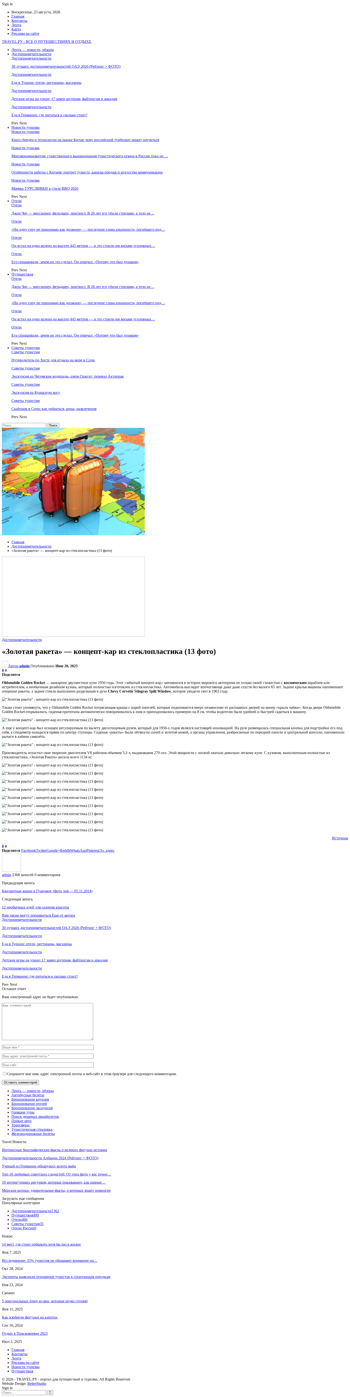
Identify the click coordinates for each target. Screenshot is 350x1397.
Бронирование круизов (30, 1099)
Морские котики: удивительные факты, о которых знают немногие (56, 1190)
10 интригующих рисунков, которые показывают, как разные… (53, 1182)
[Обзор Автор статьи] (11, 870)
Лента (16, 25)
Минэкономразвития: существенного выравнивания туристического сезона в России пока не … (89, 156)
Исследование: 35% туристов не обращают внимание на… (49, 1260)
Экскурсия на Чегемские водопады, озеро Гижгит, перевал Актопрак (67, 376)
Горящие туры (23, 1112)
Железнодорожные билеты (33, 1134)
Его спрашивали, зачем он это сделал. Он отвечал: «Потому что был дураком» (75, 262)
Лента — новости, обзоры (32, 50)
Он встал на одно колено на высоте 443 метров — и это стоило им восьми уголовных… (83, 246)
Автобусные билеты (27, 1095)
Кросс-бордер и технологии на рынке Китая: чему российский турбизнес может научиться (85, 140)
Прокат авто (21, 1121)
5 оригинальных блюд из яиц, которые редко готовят (45, 1301)
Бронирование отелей (29, 1104)
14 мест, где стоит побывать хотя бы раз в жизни (41, 1244)
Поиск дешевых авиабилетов (35, 1117)
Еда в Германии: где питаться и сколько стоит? (49, 115)
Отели (16, 201)
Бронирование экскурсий (32, 1108)
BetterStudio (36, 1384)
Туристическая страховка (31, 1129)
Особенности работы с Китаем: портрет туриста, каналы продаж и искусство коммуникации (87, 172)
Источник (340, 838)
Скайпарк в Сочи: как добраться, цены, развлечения (53, 409)
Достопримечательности (31, 54)
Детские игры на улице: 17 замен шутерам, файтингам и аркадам (64, 99)
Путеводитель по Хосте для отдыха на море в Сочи (53, 360)
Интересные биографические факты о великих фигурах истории (54, 1150)
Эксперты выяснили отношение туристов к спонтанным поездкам (56, 1277)
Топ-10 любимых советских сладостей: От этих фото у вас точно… (56, 1174)
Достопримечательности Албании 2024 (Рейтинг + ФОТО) (50, 1158)
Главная (17, 16)
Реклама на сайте (25, 33)
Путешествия (22, 274)
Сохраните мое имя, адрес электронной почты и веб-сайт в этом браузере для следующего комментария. (92, 1074)
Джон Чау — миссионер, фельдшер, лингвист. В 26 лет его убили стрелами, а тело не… (82, 213)
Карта (16, 29)
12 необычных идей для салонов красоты (35, 907)
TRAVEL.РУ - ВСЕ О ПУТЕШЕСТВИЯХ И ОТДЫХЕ (46, 42)
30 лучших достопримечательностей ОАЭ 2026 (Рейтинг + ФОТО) (65, 66)
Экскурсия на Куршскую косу (35, 392)
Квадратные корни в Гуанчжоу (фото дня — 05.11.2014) (47, 891)
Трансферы (20, 1125)
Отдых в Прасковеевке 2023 (25, 1333)
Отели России (23, 1228)
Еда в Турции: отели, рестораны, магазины (46, 83)
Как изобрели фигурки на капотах (30, 1317)
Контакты (19, 21)
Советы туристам (25, 348)
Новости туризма (25, 127)
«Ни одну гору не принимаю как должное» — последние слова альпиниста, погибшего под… (88, 229)
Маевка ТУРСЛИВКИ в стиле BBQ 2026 (44, 188)
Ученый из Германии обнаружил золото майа (39, 1166)
